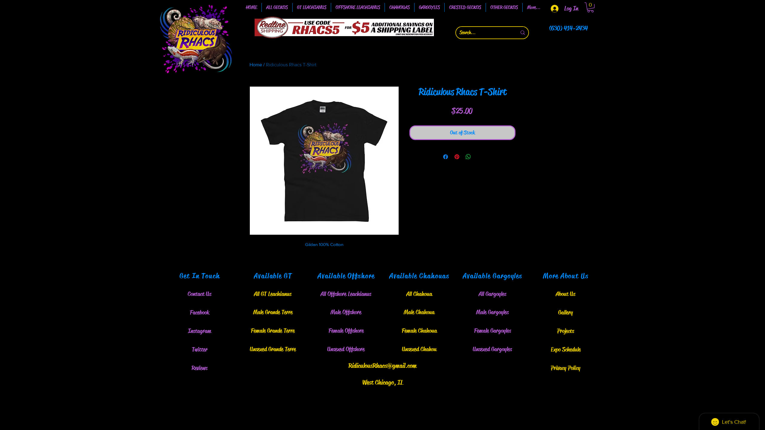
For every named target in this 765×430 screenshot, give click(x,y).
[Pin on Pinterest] (456, 156)
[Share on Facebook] (445, 156)
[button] (312, 7)
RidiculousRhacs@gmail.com (382, 366)
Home (256, 64)
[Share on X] (479, 156)
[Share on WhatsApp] (468, 156)
